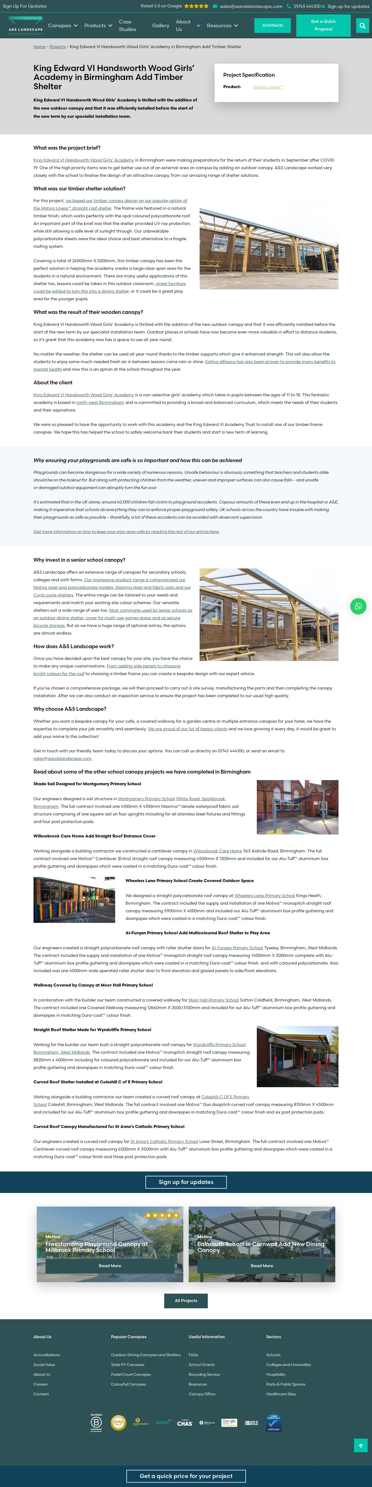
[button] (358, 606)
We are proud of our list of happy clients (187, 728)
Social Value (44, 1364)
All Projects (186, 1300)
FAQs (193, 1354)
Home (39, 46)
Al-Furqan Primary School (237, 947)
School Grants (202, 1364)
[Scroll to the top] (361, 1445)
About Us (41, 1374)
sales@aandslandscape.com (62, 758)
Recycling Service (204, 1374)
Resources (198, 1384)
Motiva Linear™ (268, 87)
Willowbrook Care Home (217, 851)
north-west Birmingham (100, 402)
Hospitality (275, 1374)
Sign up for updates (348, 6)
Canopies (59, 25)
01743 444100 (307, 6)
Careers (40, 1384)
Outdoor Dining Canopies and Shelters (146, 1354)
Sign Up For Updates (25, 6)
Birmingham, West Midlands (61, 1052)
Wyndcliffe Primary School (219, 1044)
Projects (58, 46)
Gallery (160, 25)
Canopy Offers (202, 1394)
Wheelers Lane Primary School (264, 895)
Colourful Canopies (128, 1384)
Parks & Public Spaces (285, 1384)
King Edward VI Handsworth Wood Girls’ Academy (83, 160)
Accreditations (46, 1354)
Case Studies (127, 25)
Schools (273, 1354)
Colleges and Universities (288, 1364)
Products (95, 25)
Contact (41, 1394)
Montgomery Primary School (146, 798)
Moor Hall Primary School (213, 1000)
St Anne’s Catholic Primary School (164, 1141)
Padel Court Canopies (131, 1374)
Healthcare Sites (281, 1394)
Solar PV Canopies (127, 1364)
